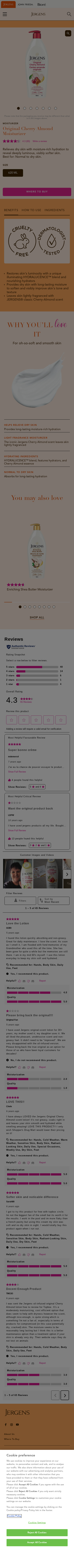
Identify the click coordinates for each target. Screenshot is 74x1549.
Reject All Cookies (37, 1532)
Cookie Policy (14, 1516)
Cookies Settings (37, 1522)
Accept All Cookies (37, 1542)
